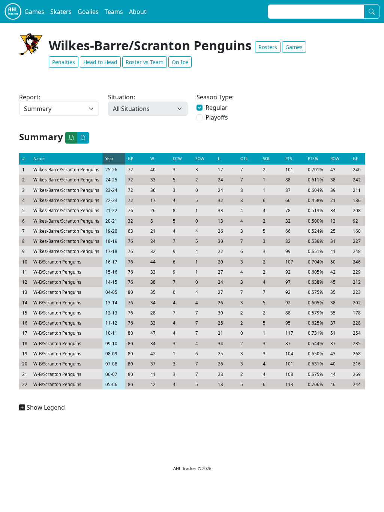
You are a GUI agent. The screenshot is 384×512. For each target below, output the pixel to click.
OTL (244, 158)
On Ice (180, 62)
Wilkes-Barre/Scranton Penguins (66, 169)
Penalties (63, 62)
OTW (177, 158)
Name (39, 158)
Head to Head (100, 62)
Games (34, 11)
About (137, 11)
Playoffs (217, 117)
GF (355, 158)
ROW (334, 158)
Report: (29, 97)
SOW (199, 158)
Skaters (61, 11)
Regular (217, 107)
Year (109, 158)
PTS (288, 158)
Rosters (267, 47)
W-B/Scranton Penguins (57, 262)
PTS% (313, 158)
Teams (114, 11)
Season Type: (215, 97)
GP (130, 158)
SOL (266, 158)
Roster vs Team (145, 62)
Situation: (121, 97)
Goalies (88, 11)
